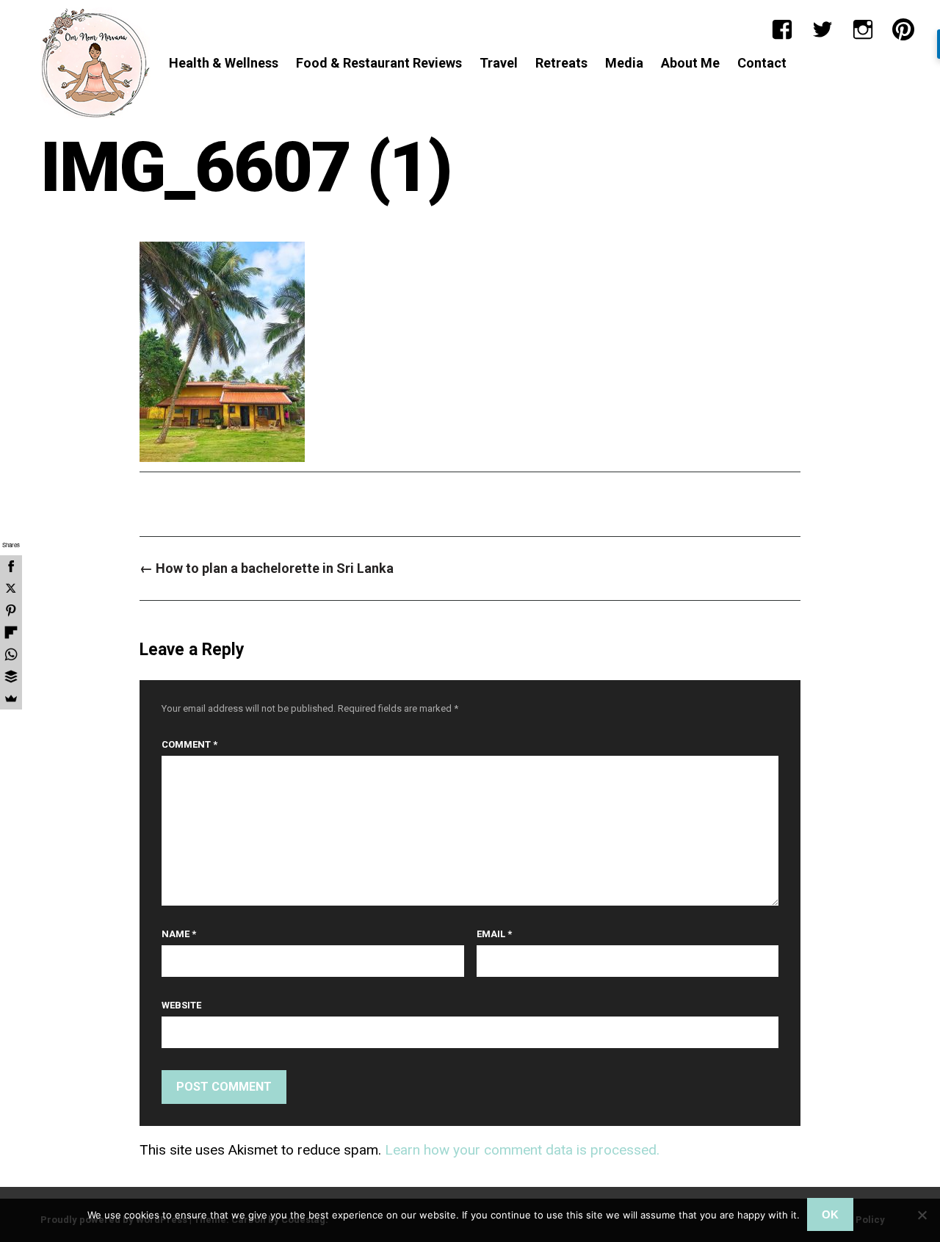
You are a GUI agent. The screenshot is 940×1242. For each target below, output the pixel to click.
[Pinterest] (903, 29)
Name (179, 933)
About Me (690, 63)
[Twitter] (822, 29)
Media (624, 63)
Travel (499, 63)
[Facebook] (782, 29)
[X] (11, 588)
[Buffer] (11, 676)
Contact (762, 63)
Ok (830, 1214)
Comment (189, 744)
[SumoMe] (11, 698)
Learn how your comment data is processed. (522, 1149)
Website (181, 1005)
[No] (921, 1214)
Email (494, 933)
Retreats (561, 63)
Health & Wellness (223, 63)
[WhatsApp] (11, 654)
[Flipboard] (11, 632)
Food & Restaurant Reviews (379, 63)
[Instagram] (863, 29)
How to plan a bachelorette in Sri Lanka (267, 568)
